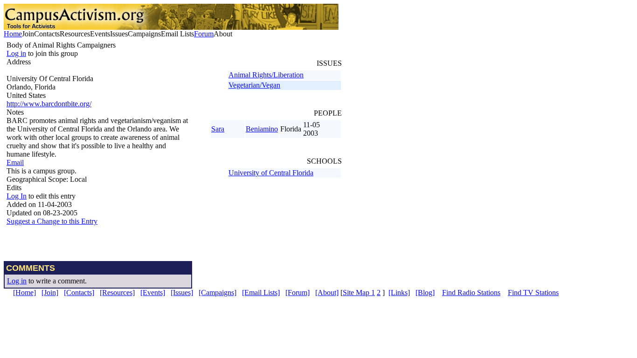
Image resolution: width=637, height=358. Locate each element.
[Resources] (117, 292)
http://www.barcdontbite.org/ (49, 104)
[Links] (399, 292)
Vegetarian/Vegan (254, 85)
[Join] (50, 292)
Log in (16, 53)
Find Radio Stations (471, 292)
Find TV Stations (533, 292)
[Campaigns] (217, 292)
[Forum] (297, 292)
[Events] (152, 292)
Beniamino (262, 129)
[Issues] (182, 292)
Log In (17, 196)
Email (15, 162)
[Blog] (425, 292)
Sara (217, 129)
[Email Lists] (261, 292)
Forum (204, 34)
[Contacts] (79, 292)
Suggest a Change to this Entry (52, 221)
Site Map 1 (359, 292)
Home (13, 34)
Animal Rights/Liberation (266, 75)
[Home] (24, 292)
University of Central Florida (270, 173)
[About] (327, 292)
